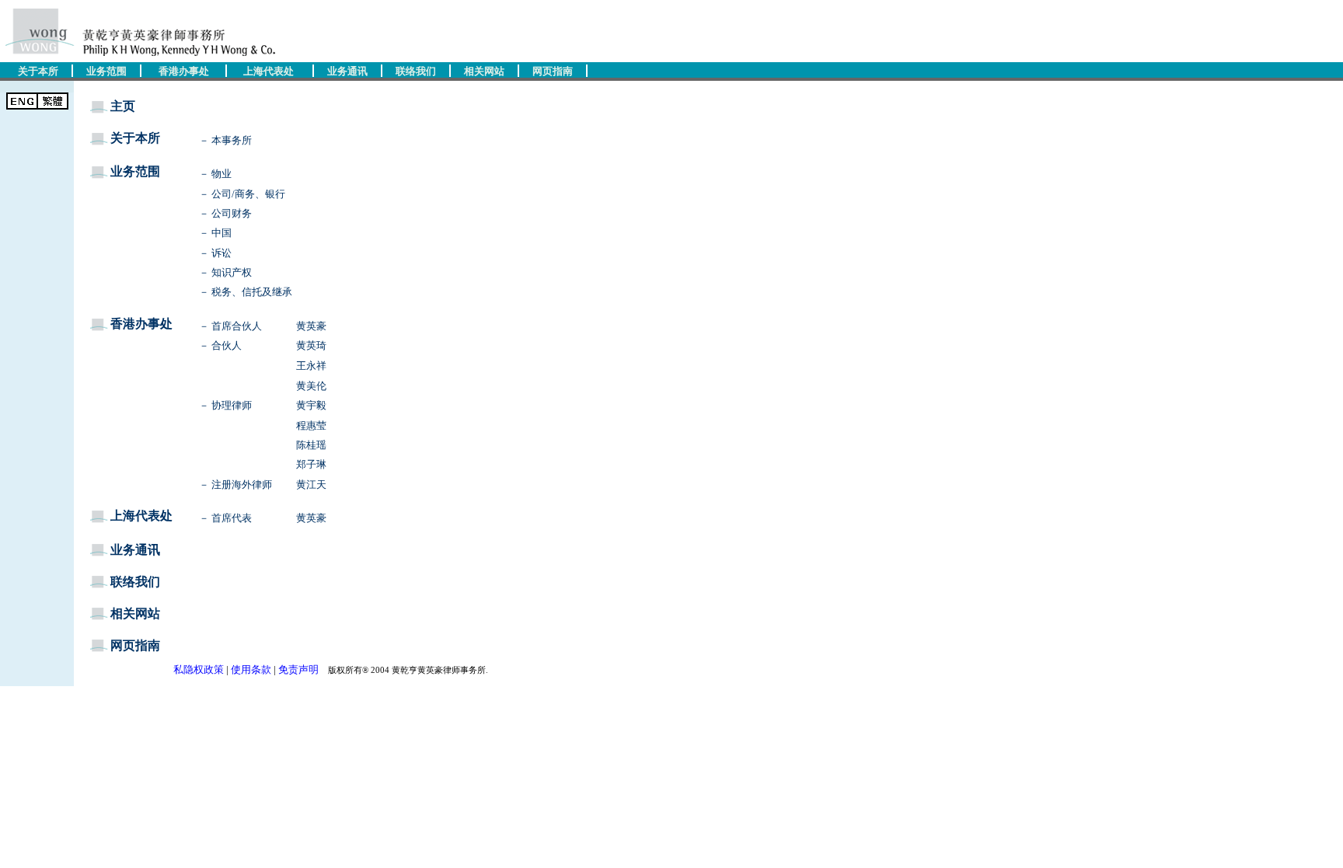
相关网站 (484, 71)
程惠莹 (311, 425)
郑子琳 (311, 464)
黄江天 (311, 484)
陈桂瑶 (311, 445)
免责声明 (298, 669)
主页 (122, 106)
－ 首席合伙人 (230, 326)
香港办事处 (184, 71)
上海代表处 (268, 71)
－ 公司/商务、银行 (242, 194)
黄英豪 (311, 326)
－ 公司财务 (225, 213)
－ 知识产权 (225, 272)
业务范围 (106, 71)
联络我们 (416, 71)
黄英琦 (311, 345)
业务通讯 (347, 71)
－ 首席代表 (225, 518)
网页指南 (552, 71)
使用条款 (251, 669)
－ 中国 (215, 233)
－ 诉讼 (215, 253)
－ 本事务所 (225, 140)
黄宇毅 (311, 405)
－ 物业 (215, 174)
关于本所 (38, 71)
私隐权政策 (198, 669)
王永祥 (311, 365)
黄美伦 (311, 386)
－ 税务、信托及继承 (245, 292)
